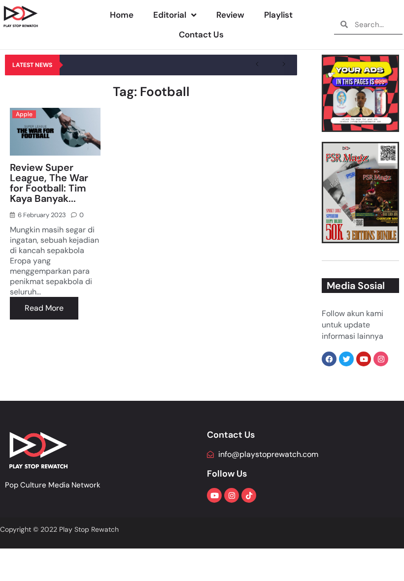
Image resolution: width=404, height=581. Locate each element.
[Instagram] (231, 495)
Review (230, 14)
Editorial (169, 14)
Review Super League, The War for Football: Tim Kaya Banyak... (49, 183)
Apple (24, 114)
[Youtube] (214, 495)
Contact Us (201, 34)
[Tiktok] (248, 495)
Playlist (278, 14)
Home (122, 14)
